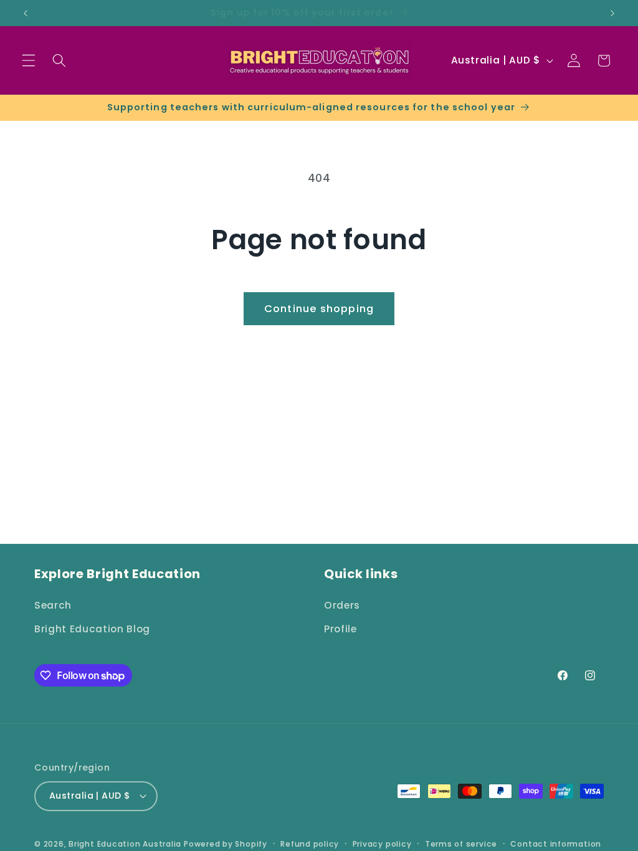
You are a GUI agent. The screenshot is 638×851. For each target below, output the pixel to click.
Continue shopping (319, 309)
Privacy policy (382, 844)
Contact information (555, 844)
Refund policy (309, 844)
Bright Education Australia (125, 844)
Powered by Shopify (225, 844)
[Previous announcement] (25, 13)
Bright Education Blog (92, 628)
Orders (342, 605)
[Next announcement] (612, 13)
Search (53, 605)
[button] (29, 60)
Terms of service (461, 844)
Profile (340, 628)
